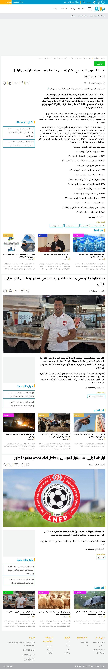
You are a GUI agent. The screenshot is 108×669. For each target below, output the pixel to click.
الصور (86, 646)
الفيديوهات (84, 642)
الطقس (72, 16)
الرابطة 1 (101, 557)
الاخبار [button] (82, 8)
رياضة (73, 8)
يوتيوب (50, 653)
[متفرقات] (89, 600)
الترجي (85, 225)
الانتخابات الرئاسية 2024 (97, 16)
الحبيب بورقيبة (56, 225)
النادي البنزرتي (72, 225)
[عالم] (54, 242)
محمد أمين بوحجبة (96, 396)
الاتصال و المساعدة (99, 649)
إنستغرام (49, 649)
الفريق (68, 646)
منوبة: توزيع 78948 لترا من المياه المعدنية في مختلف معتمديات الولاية (91, 255)
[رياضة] (19, 600)
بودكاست (64, 8)
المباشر (68, 642)
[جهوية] (89, 242)
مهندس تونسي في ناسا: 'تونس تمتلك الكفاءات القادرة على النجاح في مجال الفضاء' (55, 435)
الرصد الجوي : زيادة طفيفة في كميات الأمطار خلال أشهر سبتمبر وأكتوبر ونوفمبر (90, 613)
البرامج (68, 649)
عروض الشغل (101, 653)
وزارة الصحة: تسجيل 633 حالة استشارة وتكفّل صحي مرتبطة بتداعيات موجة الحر (89, 435)
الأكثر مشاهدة (82, 16)
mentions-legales (99, 642)
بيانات (55, 8)
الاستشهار (102, 646)
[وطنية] (19, 242)
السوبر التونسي (97, 225)
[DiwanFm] (100, 9)
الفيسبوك (49, 646)
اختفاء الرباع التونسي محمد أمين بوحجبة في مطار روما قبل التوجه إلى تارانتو (20, 132)
